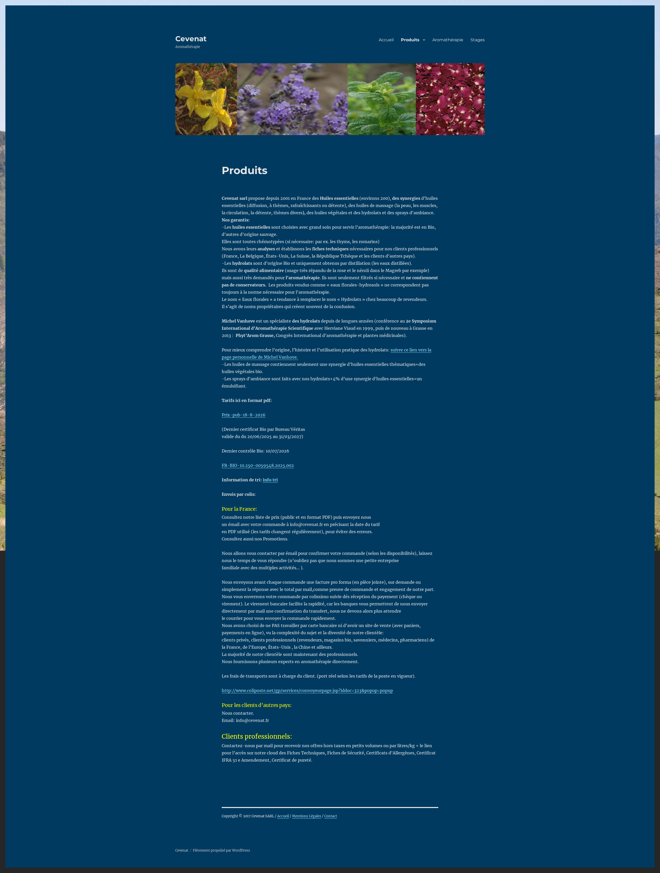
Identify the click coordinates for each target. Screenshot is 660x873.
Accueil (386, 39)
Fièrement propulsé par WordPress (221, 850)
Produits (410, 39)
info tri (270, 479)
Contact (330, 816)
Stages (478, 39)
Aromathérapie (447, 39)
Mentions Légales (306, 816)
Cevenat (191, 38)
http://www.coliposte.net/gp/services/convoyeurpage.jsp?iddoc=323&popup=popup (307, 690)
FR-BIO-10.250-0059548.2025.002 (258, 465)
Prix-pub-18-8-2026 (244, 414)
